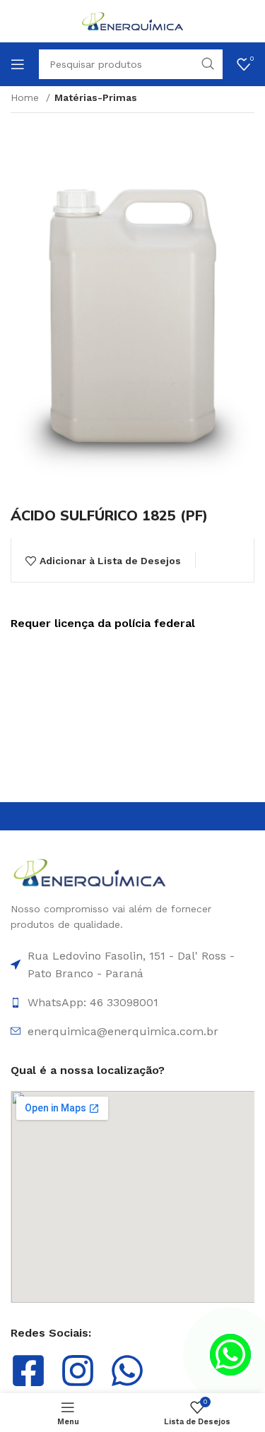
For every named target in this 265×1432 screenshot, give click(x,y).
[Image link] (90, 872)
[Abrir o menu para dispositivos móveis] (18, 64)
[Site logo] (133, 20)
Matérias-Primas (95, 97)
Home (26, 97)
